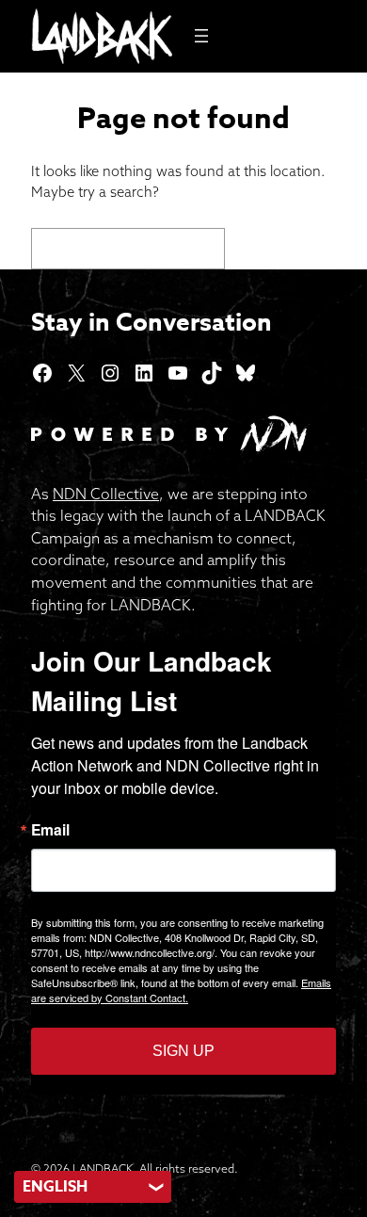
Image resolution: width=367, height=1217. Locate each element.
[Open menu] (201, 35)
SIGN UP (183, 1051)
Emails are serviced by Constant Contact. (181, 990)
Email (50, 829)
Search (285, 247)
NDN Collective (106, 493)
